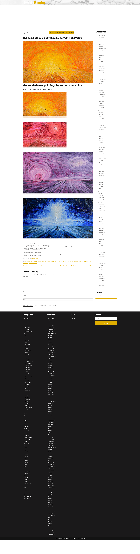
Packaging (27, 435)
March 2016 (101, 145)
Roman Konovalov (71, 261)
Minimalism (27, 367)
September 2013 (102, 210)
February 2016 (102, 147)
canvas (37, 261)
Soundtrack (27, 471)
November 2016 (102, 127)
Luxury (26, 454)
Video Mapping (28, 407)
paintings (61, 261)
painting (56, 261)
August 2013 (101, 213)
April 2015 (101, 169)
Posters (26, 469)
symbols (81, 261)
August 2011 (101, 265)
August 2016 (101, 134)
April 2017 (101, 116)
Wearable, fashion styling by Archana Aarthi (32, 265)
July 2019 (100, 57)
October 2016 (101, 129)
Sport (26, 458)
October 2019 (101, 50)
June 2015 (101, 164)
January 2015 (101, 175)
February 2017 (102, 121)
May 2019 (101, 61)
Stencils (26, 395)
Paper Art (27, 375)
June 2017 (101, 112)
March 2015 (101, 171)
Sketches (27, 392)
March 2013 (101, 223)
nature (26, 456)
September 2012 (102, 237)
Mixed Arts (27, 369)
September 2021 (102, 40)
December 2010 (102, 283)
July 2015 (100, 162)
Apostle (27, 261)
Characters (27, 344)
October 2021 (101, 37)
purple (64, 261)
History (26, 451)
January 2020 (101, 44)
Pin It (58, 117)
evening (41, 261)
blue (34, 261)
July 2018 (100, 83)
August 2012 (101, 239)
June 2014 (101, 191)
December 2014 (102, 177)
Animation (26, 324)
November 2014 (102, 180)
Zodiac (26, 462)
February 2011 (102, 278)
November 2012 (102, 232)
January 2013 (101, 228)
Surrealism (27, 399)
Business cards (28, 432)
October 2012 (101, 234)
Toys (25, 494)
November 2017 (102, 101)
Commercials (28, 320)
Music (25, 475)
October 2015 (101, 156)
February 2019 (102, 68)
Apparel (26, 422)
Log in (100, 295)
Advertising (26, 318)
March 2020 (101, 42)
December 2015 (102, 151)
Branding (27, 430)
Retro (26, 388)
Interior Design (28, 331)
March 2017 (101, 118)
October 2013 (101, 208)
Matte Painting (28, 365)
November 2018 (102, 75)
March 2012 (101, 250)
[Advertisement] (70, 16)
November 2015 (102, 153)
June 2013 (101, 217)
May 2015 (101, 167)
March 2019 (101, 66)
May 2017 (101, 114)
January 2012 (101, 254)
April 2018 (101, 90)
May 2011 (101, 272)
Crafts (25, 417)
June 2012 (101, 243)
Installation (26, 443)
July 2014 (100, 188)
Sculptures (27, 390)
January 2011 (101, 280)
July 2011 (100, 267)
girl (43, 261)
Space (25, 492)
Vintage (26, 409)
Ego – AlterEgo (27, 33)
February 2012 (102, 252)
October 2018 (101, 77)
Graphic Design (28, 358)
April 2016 (101, 142)
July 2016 (100, 136)
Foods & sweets (28, 449)
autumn (31, 261)
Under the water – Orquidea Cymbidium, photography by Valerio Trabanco (76, 265)
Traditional (27, 403)
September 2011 (102, 263)
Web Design (26, 498)
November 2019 (102, 48)
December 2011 (102, 256)
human (46, 261)
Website (24, 299)
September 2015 (102, 158)
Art (24, 333)
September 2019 (102, 53)
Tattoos (26, 401)
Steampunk (27, 394)
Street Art (27, 397)
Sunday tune (28, 483)
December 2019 (102, 46)
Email (24, 295)
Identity (25, 428)
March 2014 (101, 197)
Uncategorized (27, 496)
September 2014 (102, 184)
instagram (38, 258)
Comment (25, 276)
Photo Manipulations (30, 376)
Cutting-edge (28, 350)
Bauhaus (27, 339)
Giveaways (26, 426)
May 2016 (101, 140)
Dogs (26, 490)
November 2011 (102, 259)
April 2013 (101, 221)
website (33, 258)
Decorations (27, 327)
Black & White (28, 340)
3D (25, 335)
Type (26, 441)
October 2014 (101, 182)
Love (26, 452)
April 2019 (101, 64)
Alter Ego (26, 322)
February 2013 (102, 226)
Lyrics (26, 481)
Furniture (27, 329)
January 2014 (101, 202)
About (49, 549)
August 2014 (101, 186)
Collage (26, 348)
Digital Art (27, 352)
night (52, 261)
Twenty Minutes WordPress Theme (64, 538)
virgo (24, 262)
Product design (28, 437)
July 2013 (100, 215)
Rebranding (27, 439)
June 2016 (101, 138)
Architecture (26, 325)
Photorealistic (28, 382)
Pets (25, 487)
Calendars (27, 342)
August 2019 (101, 55)
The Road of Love (87, 261)
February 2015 (102, 173)
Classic (26, 346)
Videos (26, 485)
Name (24, 291)
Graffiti (26, 356)
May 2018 (101, 88)
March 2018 (101, 92)
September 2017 (102, 105)
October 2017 (101, 103)
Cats (26, 488)
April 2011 (101, 274)
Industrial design (29, 361)
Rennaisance (28, 386)
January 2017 (101, 123)
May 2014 (101, 193)
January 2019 (101, 70)
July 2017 (100, 110)
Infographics (28, 363)
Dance (26, 477)
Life (24, 445)
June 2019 (101, 59)
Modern (26, 371)
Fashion (25, 420)
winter (26, 262)
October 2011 (101, 261)
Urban (26, 460)
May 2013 (101, 219)
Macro (27, 380)
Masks (25, 464)
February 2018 (102, 94)
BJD (24, 415)
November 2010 (102, 285)
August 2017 (101, 107)
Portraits (27, 384)
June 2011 (101, 269)
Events (26, 479)
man (49, 261)
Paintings (44, 33)
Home (49, 545)
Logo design (27, 433)
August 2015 (101, 160)
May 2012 (101, 245)
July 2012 (100, 241)
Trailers (26, 473)
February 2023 (102, 35)
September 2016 (102, 131)
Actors (26, 468)
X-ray (26, 411)
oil (53, 261)
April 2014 (101, 195)
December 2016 (102, 125)
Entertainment (27, 418)
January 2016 (101, 149)
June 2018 (101, 86)
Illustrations (27, 359)
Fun (24, 424)
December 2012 (102, 230)
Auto (26, 447)
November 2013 (102, 206)
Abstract (27, 337)
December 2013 (102, 204)
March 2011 (101, 276)
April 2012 (101, 248)
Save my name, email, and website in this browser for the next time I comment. (40, 305)
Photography (28, 378)
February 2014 (102, 199)
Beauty (25, 413)
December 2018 (102, 72)
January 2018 (101, 96)
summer (77, 261)
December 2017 (102, 99)
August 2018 (101, 81)
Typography (27, 405)
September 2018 (102, 79)
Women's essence (33, 262)
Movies (25, 466)
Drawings (36, 33)
